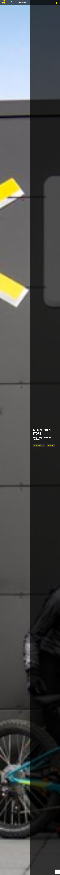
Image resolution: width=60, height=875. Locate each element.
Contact (51, 445)
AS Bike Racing (39, 445)
